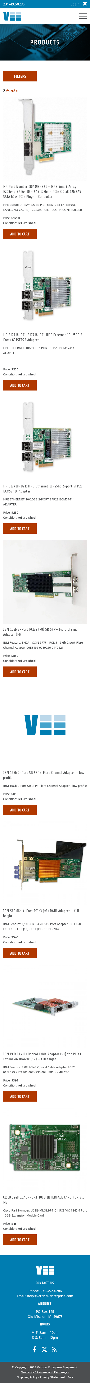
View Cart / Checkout (85, 4)
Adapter (12, 90)
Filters (20, 76)
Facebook (34, 1349)
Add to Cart (20, 234)
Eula (70, 1377)
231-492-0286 (13, 4)
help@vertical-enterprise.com (50, 1296)
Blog (54, 1349)
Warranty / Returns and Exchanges (45, 1372)
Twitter (44, 1349)
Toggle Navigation (82, 16)
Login (75, 4)
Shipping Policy (27, 1377)
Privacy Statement (52, 1377)
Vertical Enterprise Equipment (12, 16)
